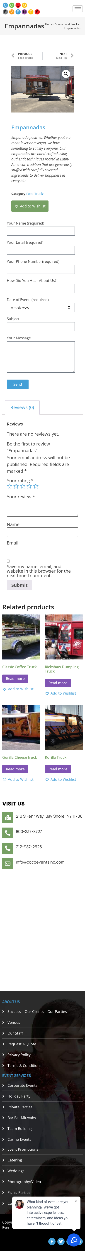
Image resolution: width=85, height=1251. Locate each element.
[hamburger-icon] (78, 8)
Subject (13, 318)
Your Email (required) (25, 242)
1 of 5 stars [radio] (9, 486)
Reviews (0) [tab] (22, 407)
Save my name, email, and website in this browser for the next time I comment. (39, 571)
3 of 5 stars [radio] (22, 486)
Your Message (19, 337)
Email (12, 543)
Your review (21, 497)
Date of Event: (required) (28, 299)
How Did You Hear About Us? (31, 280)
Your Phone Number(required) (33, 261)
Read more (15, 678)
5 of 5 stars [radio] (36, 486)
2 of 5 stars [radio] (16, 486)
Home (49, 24)
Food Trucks (71, 24)
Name (13, 524)
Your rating (20, 480)
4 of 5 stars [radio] (29, 486)
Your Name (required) (25, 223)
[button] (66, 74)
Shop (58, 24)
